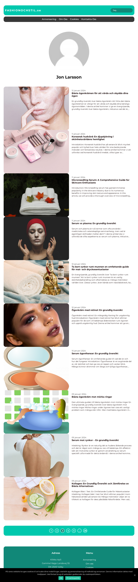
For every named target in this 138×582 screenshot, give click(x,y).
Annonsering (49, 19)
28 (85, 530)
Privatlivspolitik (73, 578)
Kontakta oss (88, 19)
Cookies (74, 19)
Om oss (63, 19)
